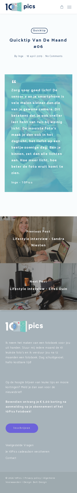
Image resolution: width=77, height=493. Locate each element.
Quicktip (39, 30)
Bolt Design (40, 482)
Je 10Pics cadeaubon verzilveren (28, 451)
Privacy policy (33, 478)
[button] (69, 7)
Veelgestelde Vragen (20, 445)
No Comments (54, 56)
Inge (21, 56)
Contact (11, 458)
